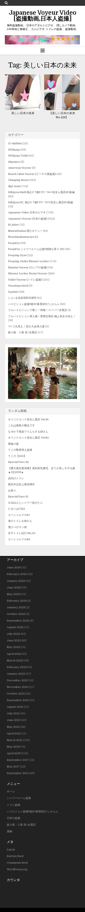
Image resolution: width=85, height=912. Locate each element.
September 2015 (18, 773)
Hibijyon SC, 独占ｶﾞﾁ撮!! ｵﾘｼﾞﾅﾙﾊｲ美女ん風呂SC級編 (40, 202)
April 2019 (14, 753)
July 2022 (13, 633)
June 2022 (14, 640)
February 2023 (17, 600)
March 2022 (15, 660)
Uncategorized (18, 285)
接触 (9, 831)
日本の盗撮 (13, 818)
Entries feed (15, 856)
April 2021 (14, 733)
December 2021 (17, 680)
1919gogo (14, 149)
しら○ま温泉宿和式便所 (22, 297)
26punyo (14, 161)
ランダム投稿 (17, 411)
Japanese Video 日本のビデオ (27, 212)
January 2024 (16, 580)
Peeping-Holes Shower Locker (28, 261)
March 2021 (14, 740)
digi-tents (14, 186)
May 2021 (13, 726)
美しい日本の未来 (22, 113)
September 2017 (18, 759)
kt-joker (13, 224)
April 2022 (14, 653)
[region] (42, 373)
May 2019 (13, 746)
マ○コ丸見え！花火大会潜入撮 (26, 326)
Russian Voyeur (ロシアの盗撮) (27, 267)
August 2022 (15, 627)
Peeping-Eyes (17, 255)
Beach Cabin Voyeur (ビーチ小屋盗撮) (32, 174)
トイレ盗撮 (13, 804)
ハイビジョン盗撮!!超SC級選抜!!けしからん (34, 304)
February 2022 (17, 667)
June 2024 (14, 567)
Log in (11, 849)
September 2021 (18, 700)
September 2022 (18, 620)
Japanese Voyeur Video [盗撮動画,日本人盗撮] (42, 16)
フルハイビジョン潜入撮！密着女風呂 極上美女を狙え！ (42, 316)
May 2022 (13, 647)
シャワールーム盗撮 (19, 798)
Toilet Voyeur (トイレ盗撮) (25, 279)
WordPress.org (17, 869)
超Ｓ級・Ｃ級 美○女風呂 (22, 332)
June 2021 (13, 720)
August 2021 (15, 706)
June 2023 (14, 587)
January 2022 (16, 673)
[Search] (6, 3)
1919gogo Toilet (18, 155)
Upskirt (13, 291)
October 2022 (16, 614)
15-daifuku (15, 143)
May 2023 (13, 594)
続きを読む (24, 92)
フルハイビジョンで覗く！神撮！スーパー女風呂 (37, 310)
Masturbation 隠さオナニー (25, 230)
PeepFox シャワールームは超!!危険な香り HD (36, 249)
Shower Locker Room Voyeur (27, 273)
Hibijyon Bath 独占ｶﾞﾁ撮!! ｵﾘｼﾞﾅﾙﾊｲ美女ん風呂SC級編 (41, 192)
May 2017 (13, 766)
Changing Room (18, 180)
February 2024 (17, 574)
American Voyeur (19, 167)
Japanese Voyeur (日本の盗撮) (27, 218)
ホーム (11, 791)
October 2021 (16, 693)
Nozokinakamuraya (21, 236)
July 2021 (13, 713)
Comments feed (17, 862)
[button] (42, 373)
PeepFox (14, 243)
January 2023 (16, 607)
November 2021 (17, 686)
